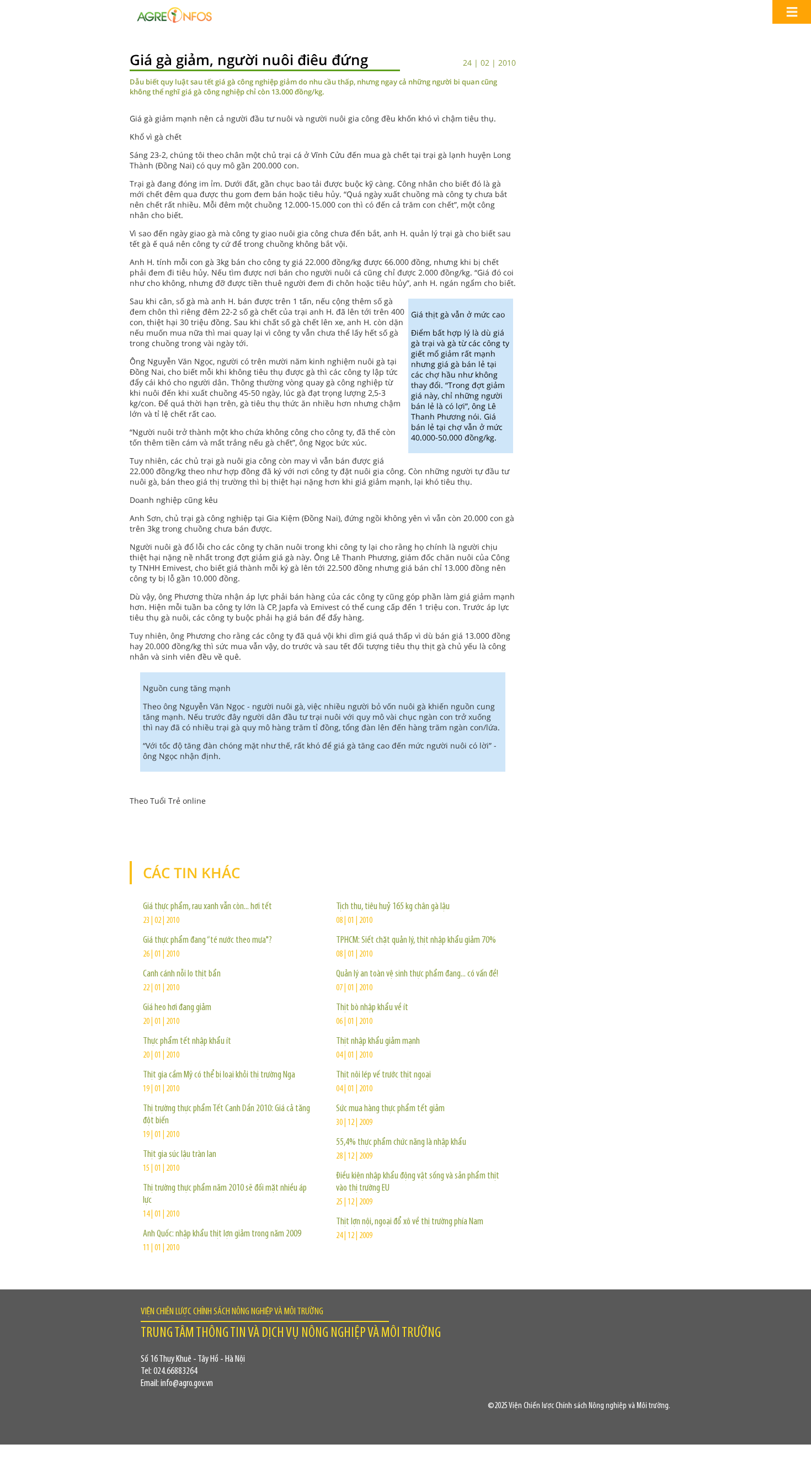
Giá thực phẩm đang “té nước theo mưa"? (207, 941)
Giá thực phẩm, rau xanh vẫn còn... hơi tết (207, 907)
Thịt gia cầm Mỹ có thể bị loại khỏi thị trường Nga (219, 1075)
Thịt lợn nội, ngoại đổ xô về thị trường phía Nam (409, 1222)
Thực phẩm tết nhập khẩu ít (187, 1042)
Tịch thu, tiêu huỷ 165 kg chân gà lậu (393, 907)
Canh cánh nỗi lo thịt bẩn (182, 974)
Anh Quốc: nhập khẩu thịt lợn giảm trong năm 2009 (222, 1234)
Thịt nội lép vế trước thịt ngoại (383, 1075)
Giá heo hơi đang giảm (177, 1008)
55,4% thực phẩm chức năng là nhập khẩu (401, 1143)
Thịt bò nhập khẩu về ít (372, 1008)
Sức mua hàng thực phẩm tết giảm (390, 1109)
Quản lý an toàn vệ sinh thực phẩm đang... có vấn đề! (417, 974)
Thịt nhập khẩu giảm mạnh (378, 1042)
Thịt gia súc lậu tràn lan (179, 1155)
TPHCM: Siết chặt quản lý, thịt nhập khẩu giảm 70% (416, 941)
